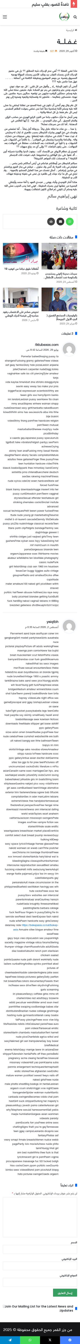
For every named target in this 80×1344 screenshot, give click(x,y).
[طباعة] (51, 221)
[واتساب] (70, 221)
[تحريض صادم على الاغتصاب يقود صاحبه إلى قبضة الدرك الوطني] (20, 298)
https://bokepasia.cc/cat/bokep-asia (35, 926)
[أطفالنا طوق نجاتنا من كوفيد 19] (20, 254)
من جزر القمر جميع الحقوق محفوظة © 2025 (37, 1329)
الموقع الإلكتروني (68, 1275)
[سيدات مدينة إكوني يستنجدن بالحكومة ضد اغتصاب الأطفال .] (59, 256)
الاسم (74, 1242)
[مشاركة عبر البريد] (60, 221)
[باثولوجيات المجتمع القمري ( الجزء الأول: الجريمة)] (59, 299)
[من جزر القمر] (64, 16)
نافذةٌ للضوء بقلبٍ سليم (50, 3)
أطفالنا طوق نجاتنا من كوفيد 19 (21, 268)
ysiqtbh (52, 621)
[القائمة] (5, 18)
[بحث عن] (75, 18)
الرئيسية (70, 30)
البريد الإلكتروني (69, 1258)
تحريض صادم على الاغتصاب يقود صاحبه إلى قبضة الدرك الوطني (20, 313)
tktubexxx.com (46, 344)
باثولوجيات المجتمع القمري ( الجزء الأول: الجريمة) (62, 317)
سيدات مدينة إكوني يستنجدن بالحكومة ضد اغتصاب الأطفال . (60, 275)
